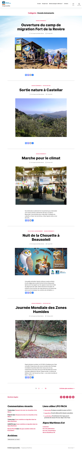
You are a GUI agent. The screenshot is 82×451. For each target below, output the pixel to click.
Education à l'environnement (35, 231)
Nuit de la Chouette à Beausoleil (41, 237)
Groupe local (45, 3)
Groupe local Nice (15, 447)
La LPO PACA (48, 416)
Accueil (39, 3)
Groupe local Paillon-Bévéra (38, 33)
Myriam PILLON (12, 428)
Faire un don (47, 410)
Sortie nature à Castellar (41, 90)
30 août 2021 (50, 33)
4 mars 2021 (49, 243)
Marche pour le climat (41, 158)
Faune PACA (47, 413)
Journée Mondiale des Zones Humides (41, 309)
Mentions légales (13, 397)
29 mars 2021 (50, 162)
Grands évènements (41, 20)
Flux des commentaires (49, 430)
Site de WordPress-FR (49, 432)
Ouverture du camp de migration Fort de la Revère (41, 27)
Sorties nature (47, 85)
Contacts (66, 3)
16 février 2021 (50, 316)
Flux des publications (48, 428)
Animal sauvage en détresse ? (56, 3)
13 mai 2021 (49, 94)
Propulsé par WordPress (26, 447)
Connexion (46, 426)
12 (45, 388)
